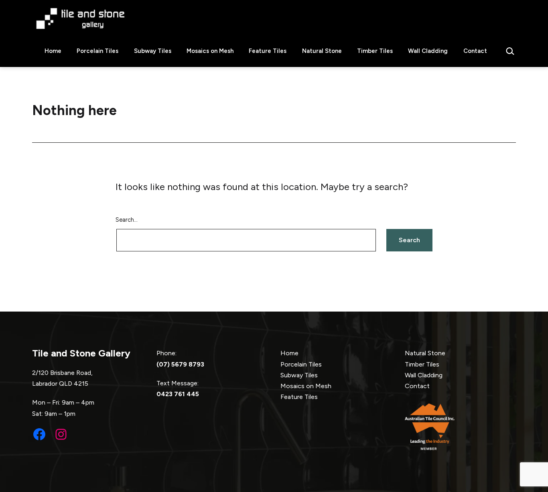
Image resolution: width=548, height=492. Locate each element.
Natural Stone (322, 51)
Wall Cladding (428, 51)
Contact (475, 51)
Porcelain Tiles (97, 51)
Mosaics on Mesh (210, 51)
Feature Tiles (267, 51)
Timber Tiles (375, 51)
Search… (127, 219)
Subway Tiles (152, 51)
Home (53, 51)
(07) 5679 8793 (180, 364)
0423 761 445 (177, 394)
